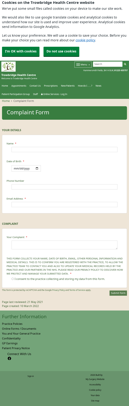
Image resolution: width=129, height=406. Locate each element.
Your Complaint (17, 237)
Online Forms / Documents (19, 328)
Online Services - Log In (55, 94)
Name (11, 143)
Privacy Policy (58, 290)
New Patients (68, 86)
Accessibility (95, 385)
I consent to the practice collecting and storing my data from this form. (60, 279)
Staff (35, 94)
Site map (95, 401)
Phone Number (15, 181)
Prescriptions (51, 86)
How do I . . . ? (85, 86)
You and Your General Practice (21, 333)
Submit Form (118, 293)
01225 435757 (121, 70)
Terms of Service (77, 290)
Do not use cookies (61, 51)
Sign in (31, 376)
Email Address (16, 198)
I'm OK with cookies (20, 51)
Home (6, 101)
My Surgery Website (95, 379)
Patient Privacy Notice (16, 348)
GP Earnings (10, 343)
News (98, 86)
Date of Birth (15, 161)
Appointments (18, 86)
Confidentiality (11, 338)
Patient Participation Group (16, 94)
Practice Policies (12, 323)
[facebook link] (9, 358)
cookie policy (85, 40)
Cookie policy (95, 390)
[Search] (125, 64)
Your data (95, 395)
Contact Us (35, 86)
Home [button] (5, 86)
